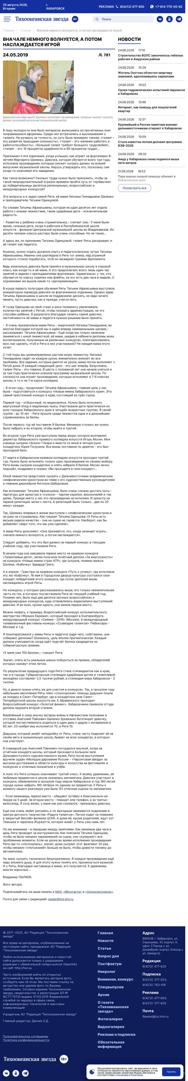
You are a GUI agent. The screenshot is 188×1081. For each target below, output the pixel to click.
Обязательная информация (111, 1044)
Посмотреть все (135, 188)
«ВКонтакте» (72, 892)
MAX (58, 892)
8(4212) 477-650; (154, 998)
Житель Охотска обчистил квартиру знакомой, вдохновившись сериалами (146, 74)
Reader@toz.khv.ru (155, 1016)
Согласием (122, 1075)
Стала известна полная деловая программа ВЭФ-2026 (150, 143)
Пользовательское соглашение (25, 1036)
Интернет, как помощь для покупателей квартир (147, 109)
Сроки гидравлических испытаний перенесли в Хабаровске (151, 91)
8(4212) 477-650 (132, 6)
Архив (103, 995)
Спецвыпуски (111, 987)
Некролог (106, 971)
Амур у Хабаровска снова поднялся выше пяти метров (148, 161)
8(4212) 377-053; (154, 979)
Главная (9, 30)
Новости (105, 940)
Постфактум (110, 964)
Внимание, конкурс (115, 979)
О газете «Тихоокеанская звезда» (113, 1006)
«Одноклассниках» (99, 892)
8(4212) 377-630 (154, 1003)
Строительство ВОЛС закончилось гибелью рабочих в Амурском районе (150, 57)
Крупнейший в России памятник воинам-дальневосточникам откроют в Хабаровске (150, 126)
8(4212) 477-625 (154, 966)
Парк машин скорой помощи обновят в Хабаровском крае (147, 178)
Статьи (25, 30)
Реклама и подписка (116, 1034)
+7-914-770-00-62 (168, 6)
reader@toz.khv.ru (60, 899)
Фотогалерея (110, 1019)
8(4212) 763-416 (154, 985)
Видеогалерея (111, 1027)
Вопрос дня (108, 956)
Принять (171, 1071)
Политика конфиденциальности (26, 1040)
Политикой (137, 1075)
